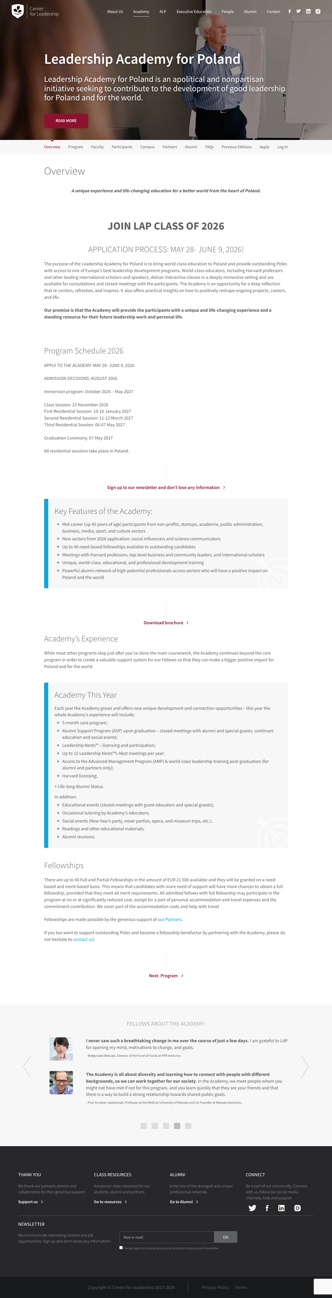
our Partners (170, 919)
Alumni (250, 11)
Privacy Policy (215, 1287)
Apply (264, 147)
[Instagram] (318, 12)
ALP (163, 11)
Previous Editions (237, 147)
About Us (115, 11)
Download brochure (163, 623)
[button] (27, 1081)
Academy (141, 11)
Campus (147, 147)
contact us (83, 939)
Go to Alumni (181, 1201)
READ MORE (66, 120)
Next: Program (163, 975)
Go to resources (108, 1201)
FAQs (209, 147)
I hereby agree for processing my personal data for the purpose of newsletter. (171, 1248)
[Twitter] (298, 12)
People (228, 11)
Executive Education (194, 11)
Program (75, 147)
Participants (122, 147)
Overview (52, 147)
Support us (28, 1201)
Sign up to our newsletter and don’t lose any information (163, 487)
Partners (169, 147)
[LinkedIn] (308, 12)
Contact (273, 11)
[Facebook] (289, 12)
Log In (283, 147)
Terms (241, 1287)
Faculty (97, 147)
